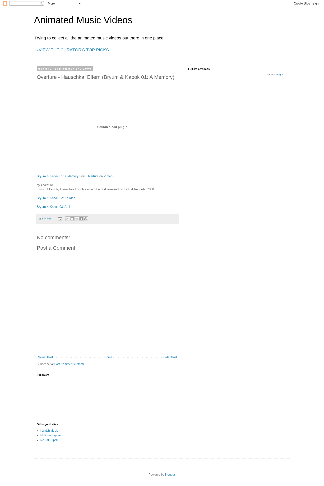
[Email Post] (60, 218)
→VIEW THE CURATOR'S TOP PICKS (71, 50)
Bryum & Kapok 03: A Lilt (54, 207)
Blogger (170, 474)
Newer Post (45, 357)
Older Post (170, 357)
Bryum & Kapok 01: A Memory (58, 176)
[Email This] (67, 218)
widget (279, 74)
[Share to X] (76, 218)
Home (108, 357)
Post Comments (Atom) (69, 364)
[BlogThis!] (72, 218)
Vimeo (108, 176)
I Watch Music (49, 430)
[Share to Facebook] (81, 218)
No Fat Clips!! (49, 440)
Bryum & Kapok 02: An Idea (56, 198)
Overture (92, 176)
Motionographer (50, 435)
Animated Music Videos (83, 20)
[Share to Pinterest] (85, 218)
